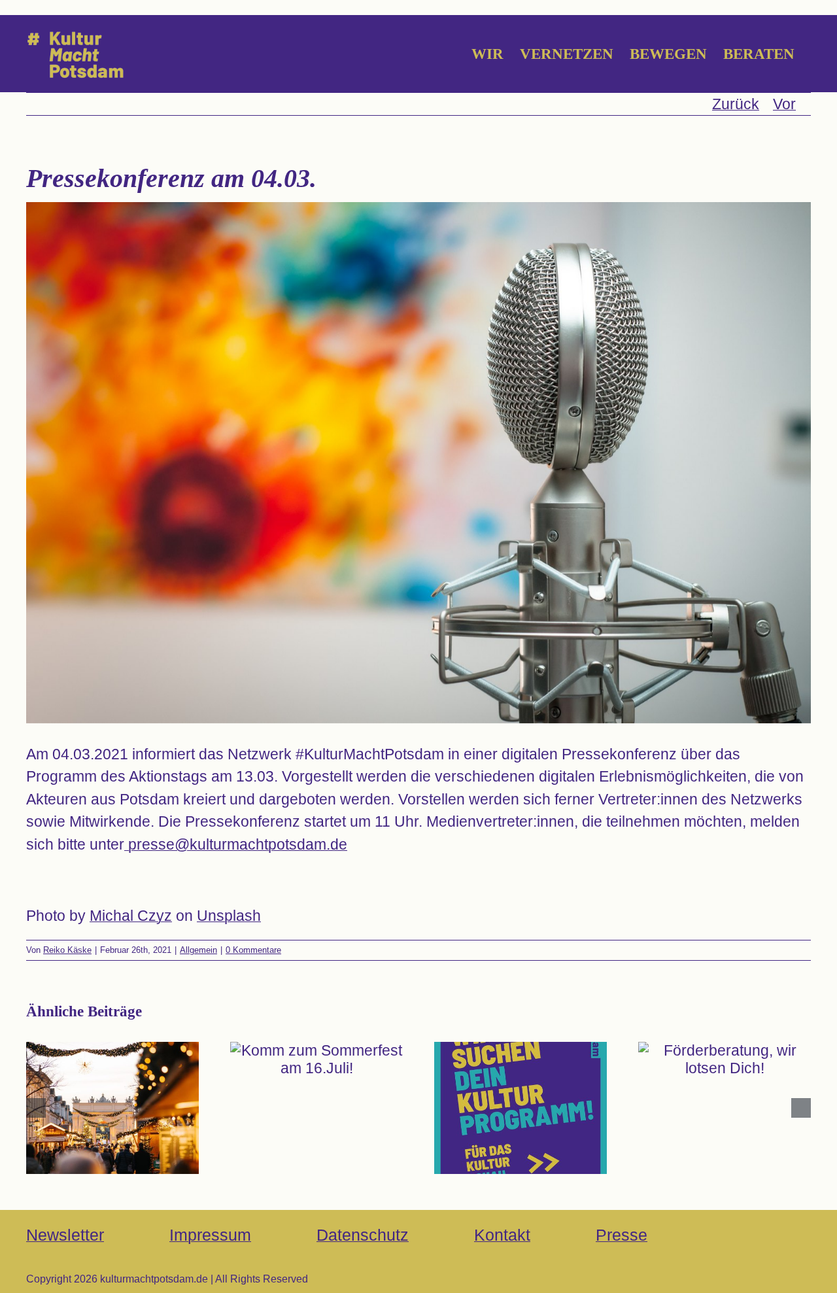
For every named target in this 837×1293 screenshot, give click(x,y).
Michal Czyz (131, 915)
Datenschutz (362, 1235)
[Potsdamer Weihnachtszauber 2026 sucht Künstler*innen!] (112, 1108)
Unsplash (229, 915)
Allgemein (198, 950)
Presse (621, 1235)
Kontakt (502, 1235)
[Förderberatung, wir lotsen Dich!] (724, 1059)
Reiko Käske (67, 950)
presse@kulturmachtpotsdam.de (235, 844)
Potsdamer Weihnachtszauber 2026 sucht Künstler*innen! (112, 1077)
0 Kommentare (253, 950)
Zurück (735, 103)
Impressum (210, 1235)
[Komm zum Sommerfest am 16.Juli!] (316, 1059)
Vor (784, 103)
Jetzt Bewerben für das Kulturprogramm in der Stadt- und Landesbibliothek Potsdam (520, 1059)
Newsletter (65, 1235)
